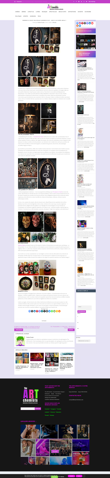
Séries (24, 11)
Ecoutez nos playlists (85, 30)
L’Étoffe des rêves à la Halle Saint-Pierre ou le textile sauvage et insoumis (84, 185)
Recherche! (81, 311)
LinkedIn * (48, 412)
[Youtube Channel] (92, 23)
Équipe (52, 393)
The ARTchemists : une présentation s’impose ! (55, 391)
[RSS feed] (77, 26)
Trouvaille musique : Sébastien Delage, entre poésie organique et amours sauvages (85, 207)
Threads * (47, 415)
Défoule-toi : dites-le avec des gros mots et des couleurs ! (51, 370)
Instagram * (54, 409)
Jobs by (78, 321)
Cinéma (17, 11)
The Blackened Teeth (38, 136)
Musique (44, 11)
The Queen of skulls (57, 192)
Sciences (33, 16)
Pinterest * (53, 412)
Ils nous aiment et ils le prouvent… (52, 395)
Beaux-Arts (62, 11)
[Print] (59, 311)
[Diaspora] (47, 311)
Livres (38, 11)
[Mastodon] (39, 311)
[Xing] (42, 311)
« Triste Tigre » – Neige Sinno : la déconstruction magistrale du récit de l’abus (85, 275)
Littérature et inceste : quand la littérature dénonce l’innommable (84, 249)
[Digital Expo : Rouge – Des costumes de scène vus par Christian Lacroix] (37, 357)
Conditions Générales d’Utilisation (52, 399)
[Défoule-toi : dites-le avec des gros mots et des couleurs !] (52, 359)
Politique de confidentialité (50, 397)
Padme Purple (41, 22)
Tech (39, 16)
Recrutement (58, 393)
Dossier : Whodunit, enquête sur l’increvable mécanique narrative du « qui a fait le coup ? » (85, 69)
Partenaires (47, 393)
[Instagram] (80, 23)
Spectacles (53, 11)
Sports (25, 16)
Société (80, 11)
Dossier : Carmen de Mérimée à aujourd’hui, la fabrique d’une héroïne (85, 91)
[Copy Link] (57, 311)
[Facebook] (29, 311)
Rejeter (79, 476)
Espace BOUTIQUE (73, 391)
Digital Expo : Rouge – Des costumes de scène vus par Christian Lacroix (36, 365)
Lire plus (55, 451)
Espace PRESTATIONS (82, 391)
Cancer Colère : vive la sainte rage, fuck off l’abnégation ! (85, 138)
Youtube (59, 409)
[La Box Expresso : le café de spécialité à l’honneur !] (22, 358)
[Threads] (44, 311)
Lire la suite (81, 101)
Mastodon (58, 412)
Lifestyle (31, 11)
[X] (32, 311)
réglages (62, 476)
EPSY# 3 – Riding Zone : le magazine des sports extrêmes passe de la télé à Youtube (66, 366)
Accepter (71, 476)
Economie (88, 11)
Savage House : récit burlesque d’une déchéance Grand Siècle (85, 161)
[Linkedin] (34, 311)
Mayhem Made (21, 245)
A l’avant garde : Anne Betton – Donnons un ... (32, 1)
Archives (78, 337)
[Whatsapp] (52, 311)
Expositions (72, 11)
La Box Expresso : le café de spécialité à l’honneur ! (22, 367)
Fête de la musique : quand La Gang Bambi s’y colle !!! (85, 228)
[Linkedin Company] (90, 23)
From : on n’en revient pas (83, 114)
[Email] (54, 311)
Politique (18, 16)
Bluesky (52, 415)
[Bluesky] (49, 311)
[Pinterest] (37, 311)
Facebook (47, 409)
